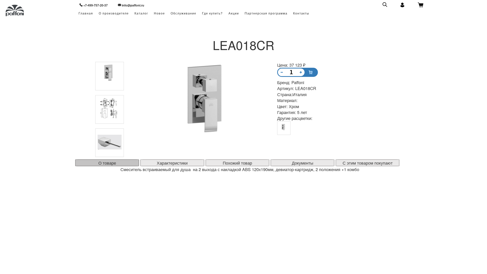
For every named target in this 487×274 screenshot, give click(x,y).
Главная (86, 13)
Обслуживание (183, 13)
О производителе (114, 13)
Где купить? (212, 13)
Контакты (301, 13)
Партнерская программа (266, 13)
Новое (159, 13)
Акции (233, 13)
